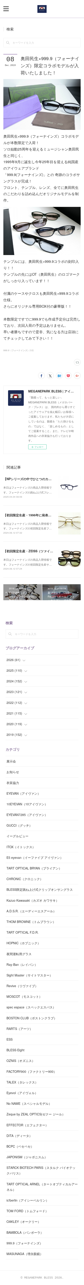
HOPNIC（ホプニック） (23, 943)
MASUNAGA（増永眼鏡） (24, 1253)
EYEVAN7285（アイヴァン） (27, 814)
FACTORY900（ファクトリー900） (31, 1071)
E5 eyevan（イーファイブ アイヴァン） (34, 857)
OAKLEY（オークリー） (23, 1221)
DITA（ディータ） (19, 1135)
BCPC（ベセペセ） (20, 1146)
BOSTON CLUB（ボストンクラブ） (31, 1018)
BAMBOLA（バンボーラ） (24, 1232)
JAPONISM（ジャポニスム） (26, 1157)
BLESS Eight (15, 1050)
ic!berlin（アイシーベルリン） (27, 1200)
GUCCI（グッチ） (19, 825)
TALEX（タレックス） (22, 1082)
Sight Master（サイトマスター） (29, 975)
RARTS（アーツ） (19, 1028)
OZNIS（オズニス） (20, 1060)
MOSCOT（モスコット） (24, 996)
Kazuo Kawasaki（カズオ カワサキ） (32, 900)
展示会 (11, 761)
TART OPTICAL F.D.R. (22, 932)
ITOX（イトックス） (20, 847)
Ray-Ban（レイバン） (22, 964)
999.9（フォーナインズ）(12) (18, 350)
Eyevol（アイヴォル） (22, 1093)
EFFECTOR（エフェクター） (27, 1125)
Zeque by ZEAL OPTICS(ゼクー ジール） (35, 1114)
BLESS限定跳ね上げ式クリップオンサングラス (39, 889)
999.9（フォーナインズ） (24, 1243)
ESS (9, 1039)
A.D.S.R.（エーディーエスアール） (31, 911)
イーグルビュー (17, 836)
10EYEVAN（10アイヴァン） (27, 804)
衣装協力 (12, 782)
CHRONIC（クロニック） (24, 879)
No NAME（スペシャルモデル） (29, 1103)
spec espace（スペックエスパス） (31, 1007)
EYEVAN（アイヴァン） (23, 793)
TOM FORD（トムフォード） (27, 1211)
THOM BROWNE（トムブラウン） (31, 921)
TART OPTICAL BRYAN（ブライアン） (34, 868)
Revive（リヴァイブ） (22, 986)
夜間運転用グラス (19, 954)
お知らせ (12, 772)
